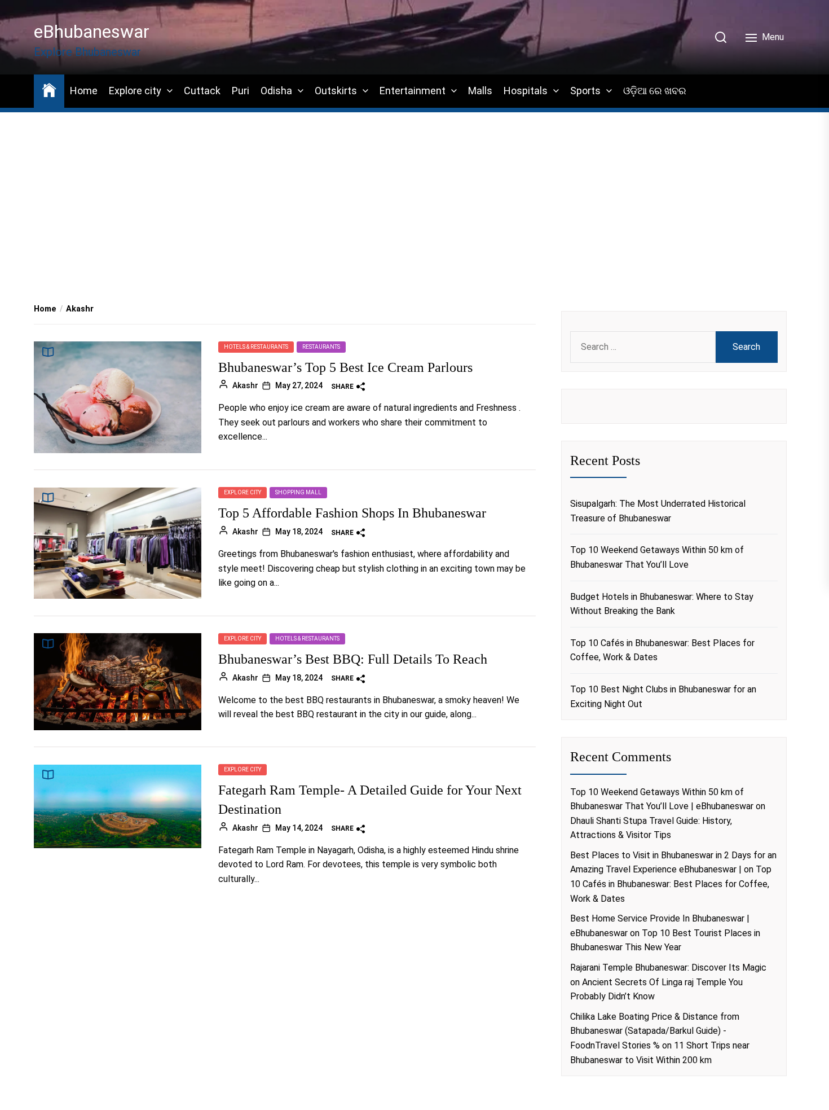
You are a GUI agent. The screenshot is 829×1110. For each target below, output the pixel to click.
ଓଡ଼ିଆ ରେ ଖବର (654, 90)
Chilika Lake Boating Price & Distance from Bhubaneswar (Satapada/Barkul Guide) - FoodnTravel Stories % (654, 1031)
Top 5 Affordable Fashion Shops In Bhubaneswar (352, 513)
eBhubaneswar (91, 31)
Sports (585, 90)
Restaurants (321, 347)
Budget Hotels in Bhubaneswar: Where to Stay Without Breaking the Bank (661, 604)
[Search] (721, 37)
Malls (480, 90)
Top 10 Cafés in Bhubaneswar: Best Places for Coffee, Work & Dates (662, 650)
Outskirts (336, 90)
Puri (240, 90)
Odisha (276, 90)
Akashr (245, 385)
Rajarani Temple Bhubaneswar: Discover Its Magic (668, 967)
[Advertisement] (414, 192)
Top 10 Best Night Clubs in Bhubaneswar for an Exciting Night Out (663, 696)
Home (84, 90)
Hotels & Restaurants (256, 347)
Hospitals (526, 90)
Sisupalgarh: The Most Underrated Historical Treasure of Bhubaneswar (658, 511)
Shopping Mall (298, 493)
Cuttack (202, 90)
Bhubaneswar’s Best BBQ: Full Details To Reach (352, 659)
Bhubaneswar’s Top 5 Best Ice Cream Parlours (345, 367)
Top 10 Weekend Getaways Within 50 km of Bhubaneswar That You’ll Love (657, 557)
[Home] (49, 89)
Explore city (135, 90)
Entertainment (413, 90)
